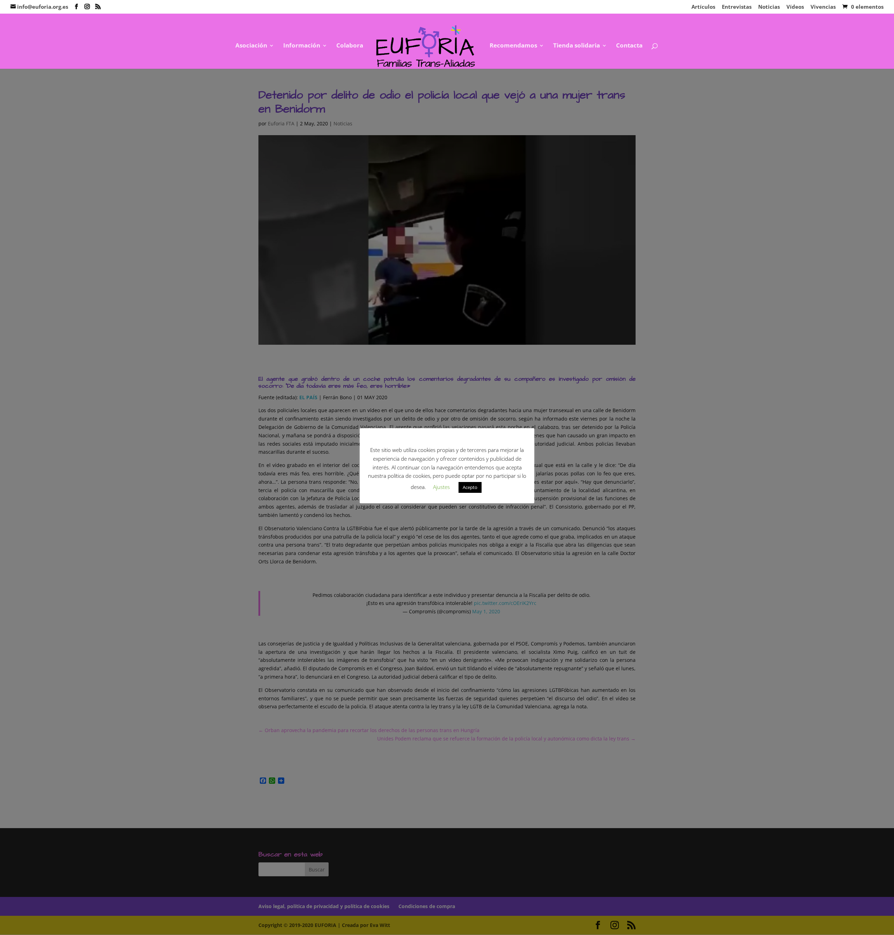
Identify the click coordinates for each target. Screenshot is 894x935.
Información (301, 46)
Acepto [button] (470, 487)
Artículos (703, 7)
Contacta (629, 46)
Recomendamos (513, 46)
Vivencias (823, 7)
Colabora (349, 46)
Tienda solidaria (576, 46)
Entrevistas (737, 7)
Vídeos (795, 7)
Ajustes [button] (441, 486)
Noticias (769, 7)
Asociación (251, 46)
